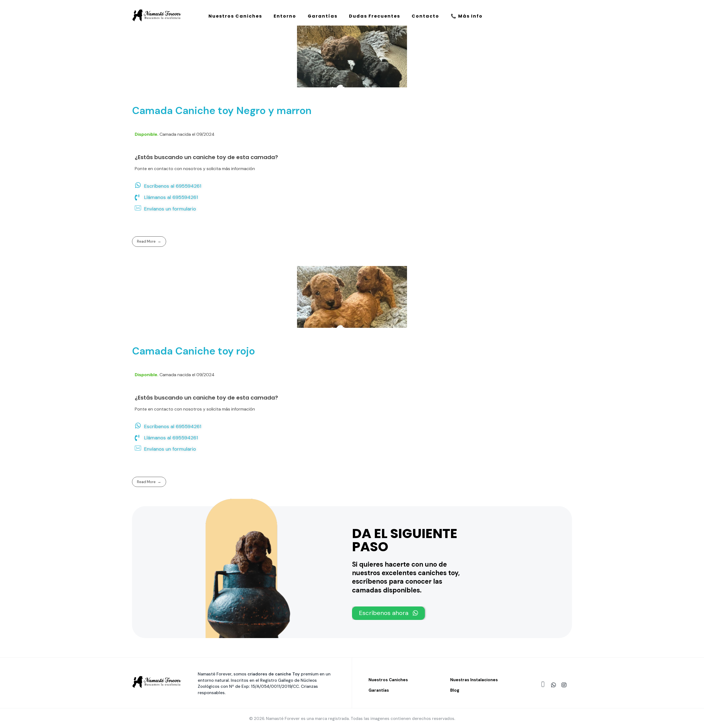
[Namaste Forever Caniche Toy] (157, 15)
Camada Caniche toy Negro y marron (222, 110)
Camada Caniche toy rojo (193, 351)
